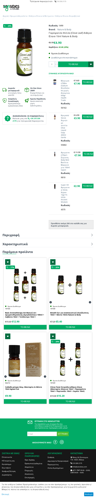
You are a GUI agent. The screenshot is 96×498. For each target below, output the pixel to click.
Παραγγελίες (53, 464)
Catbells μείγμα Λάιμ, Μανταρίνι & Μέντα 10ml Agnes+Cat (23, 388)
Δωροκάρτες (7, 475)
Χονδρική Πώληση (9, 471)
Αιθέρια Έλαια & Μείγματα (41, 16)
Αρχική (6, 16)
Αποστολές (29, 474)
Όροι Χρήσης (30, 460)
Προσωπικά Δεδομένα (33, 463)
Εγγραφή (63, 434)
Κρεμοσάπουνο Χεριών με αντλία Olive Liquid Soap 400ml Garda (65, 126)
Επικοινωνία (7, 457)
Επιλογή (5, 494)
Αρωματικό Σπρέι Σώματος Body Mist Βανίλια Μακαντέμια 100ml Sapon (65, 161)
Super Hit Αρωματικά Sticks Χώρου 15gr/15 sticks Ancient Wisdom (65, 193)
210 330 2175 (77, 463)
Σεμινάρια (6, 468)
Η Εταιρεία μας (8, 461)
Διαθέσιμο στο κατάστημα (64, 57)
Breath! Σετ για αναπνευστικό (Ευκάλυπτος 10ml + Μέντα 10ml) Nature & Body (69, 314)
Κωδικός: (53, 25)
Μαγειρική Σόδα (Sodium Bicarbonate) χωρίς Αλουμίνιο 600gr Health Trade (65, 90)
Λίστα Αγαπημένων (55, 468)
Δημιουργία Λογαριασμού (58, 461)
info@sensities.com (79, 467)
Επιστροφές (29, 477)
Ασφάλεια (29, 467)
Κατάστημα (6, 464)
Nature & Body (64, 29)
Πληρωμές (29, 470)
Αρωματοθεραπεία (18, 16)
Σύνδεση (51, 457)
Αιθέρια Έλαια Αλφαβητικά (67, 16)
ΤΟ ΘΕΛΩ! (73, 64)
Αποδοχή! (89, 494)
